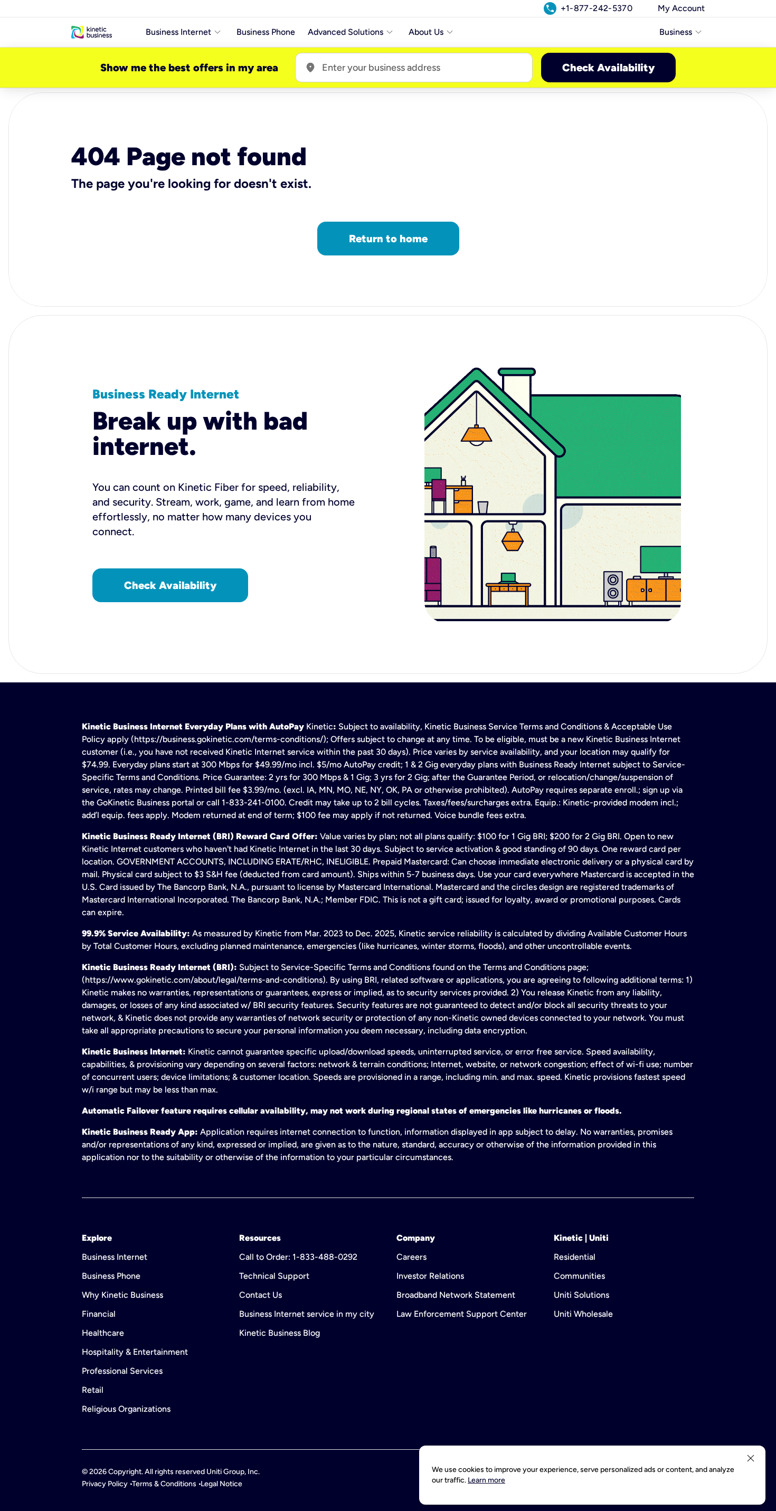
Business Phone (265, 32)
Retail (92, 1390)
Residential (574, 1257)
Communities (579, 1276)
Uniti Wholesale (583, 1314)
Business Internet (114, 1257)
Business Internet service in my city (306, 1314)
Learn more (486, 1480)
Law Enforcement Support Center (461, 1314)
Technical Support (274, 1276)
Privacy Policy (105, 1483)
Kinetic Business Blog (279, 1333)
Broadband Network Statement (455, 1295)
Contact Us (260, 1295)
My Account (681, 8)
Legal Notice (221, 1483)
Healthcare (103, 1333)
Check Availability (608, 67)
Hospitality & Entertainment (135, 1352)
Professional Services (122, 1371)
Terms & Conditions (164, 1483)
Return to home (388, 238)
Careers (411, 1257)
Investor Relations (430, 1276)
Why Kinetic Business (122, 1295)
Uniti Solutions (581, 1295)
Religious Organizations (126, 1409)
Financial (99, 1314)
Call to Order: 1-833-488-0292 (298, 1257)
